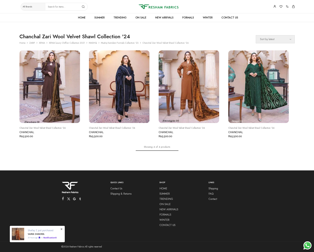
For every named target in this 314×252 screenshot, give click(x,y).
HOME (82, 17)
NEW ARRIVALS (164, 17)
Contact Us (116, 188)
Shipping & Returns (121, 194)
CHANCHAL (26, 132)
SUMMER (99, 17)
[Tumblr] (80, 199)
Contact (213, 199)
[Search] (83, 6)
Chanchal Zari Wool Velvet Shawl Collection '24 (42, 128)
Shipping (213, 188)
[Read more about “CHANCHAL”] (48, 118)
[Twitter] (69, 199)
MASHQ (93, 42)
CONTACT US (229, 17)
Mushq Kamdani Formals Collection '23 (120, 42)
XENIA (42, 42)
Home (22, 42)
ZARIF (32, 42)
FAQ (211, 194)
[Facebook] (63, 199)
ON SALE (140, 17)
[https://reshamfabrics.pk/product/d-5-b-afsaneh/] (37, 234)
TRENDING (120, 17)
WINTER (208, 17)
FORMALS (188, 17)
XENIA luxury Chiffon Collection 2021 (67, 42)
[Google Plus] (74, 199)
